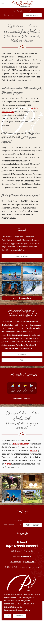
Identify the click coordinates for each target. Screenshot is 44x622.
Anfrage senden (32, 15)
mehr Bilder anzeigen (22, 298)
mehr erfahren (22, 256)
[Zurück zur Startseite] (22, 4)
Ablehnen (19, 615)
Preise (22, 360)
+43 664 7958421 (28, 562)
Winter (8, 464)
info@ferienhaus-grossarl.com (25, 567)
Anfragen (22, 354)
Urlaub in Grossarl (20, 398)
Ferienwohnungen (20, 335)
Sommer (33, 450)
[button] (3, 4)
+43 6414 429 (26, 556)
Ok (8, 615)
